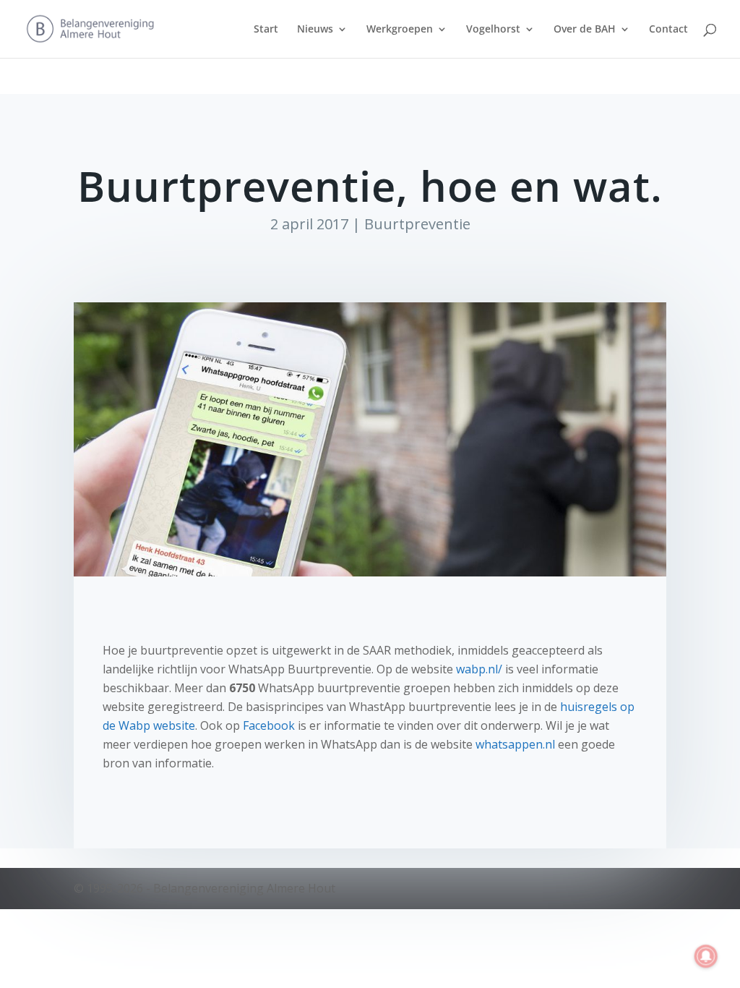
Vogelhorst (493, 29)
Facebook (269, 725)
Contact (668, 29)
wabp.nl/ (479, 669)
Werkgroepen (399, 29)
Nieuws (315, 29)
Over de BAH (585, 29)
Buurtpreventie (417, 224)
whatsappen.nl (517, 744)
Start (266, 29)
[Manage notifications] (706, 956)
